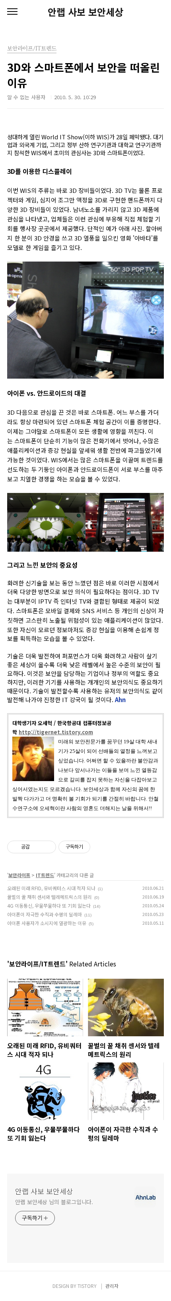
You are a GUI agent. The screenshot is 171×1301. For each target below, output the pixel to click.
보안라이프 (19, 875)
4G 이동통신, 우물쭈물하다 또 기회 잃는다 (49, 905)
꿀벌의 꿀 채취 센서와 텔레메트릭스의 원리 (49, 896)
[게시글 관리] (47, 847)
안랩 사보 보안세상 (85, 12)
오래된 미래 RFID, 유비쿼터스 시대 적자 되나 (51, 888)
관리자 (112, 1285)
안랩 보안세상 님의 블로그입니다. (54, 1202)
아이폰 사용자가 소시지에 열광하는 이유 (46, 923)
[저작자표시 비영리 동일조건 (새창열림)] (101, 847)
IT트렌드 (45, 875)
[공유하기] (37, 847)
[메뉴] (12, 12)
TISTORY (87, 1285)
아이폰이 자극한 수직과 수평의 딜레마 (44, 914)
